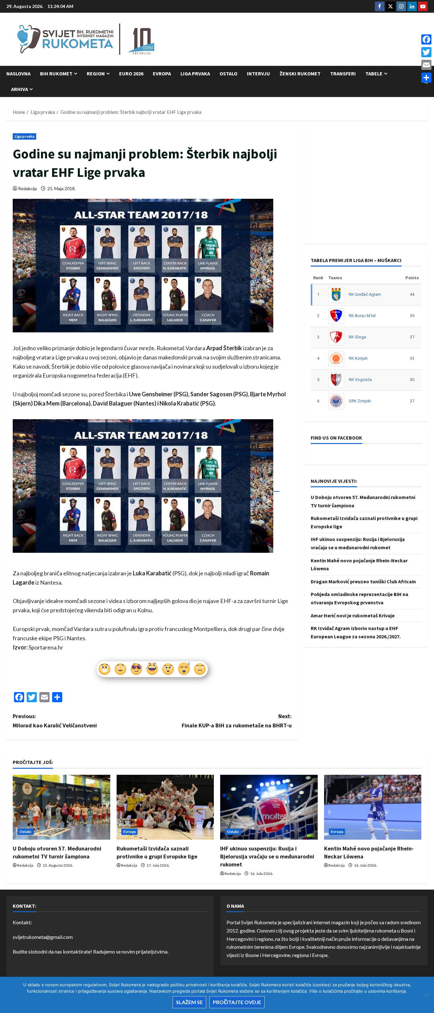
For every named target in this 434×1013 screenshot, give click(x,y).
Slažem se (189, 1002)
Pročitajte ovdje (237, 1002)
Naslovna (18, 73)
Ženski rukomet (300, 73)
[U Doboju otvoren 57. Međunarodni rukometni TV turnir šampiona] (61, 807)
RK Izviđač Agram (365, 294)
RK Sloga (357, 337)
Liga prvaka (195, 73)
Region (96, 73)
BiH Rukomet (56, 73)
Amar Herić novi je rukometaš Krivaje (353, 615)
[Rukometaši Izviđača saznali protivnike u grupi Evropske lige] (165, 807)
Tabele (374, 73)
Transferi (343, 73)
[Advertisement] (312, 39)
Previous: (55, 720)
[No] (426, 995)
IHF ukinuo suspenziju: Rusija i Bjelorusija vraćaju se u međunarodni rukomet (267, 856)
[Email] (426, 65)
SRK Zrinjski (360, 401)
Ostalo (228, 73)
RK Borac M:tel (362, 315)
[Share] (426, 77)
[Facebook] (426, 39)
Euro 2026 (131, 73)
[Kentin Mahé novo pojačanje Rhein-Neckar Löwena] (373, 807)
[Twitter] (426, 52)
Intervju (258, 73)
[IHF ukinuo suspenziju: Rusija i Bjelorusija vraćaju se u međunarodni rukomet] (269, 807)
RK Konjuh (358, 358)
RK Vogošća (360, 379)
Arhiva (19, 89)
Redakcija (27, 188)
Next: (237, 720)
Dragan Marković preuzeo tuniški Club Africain (363, 581)
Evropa (162, 73)
